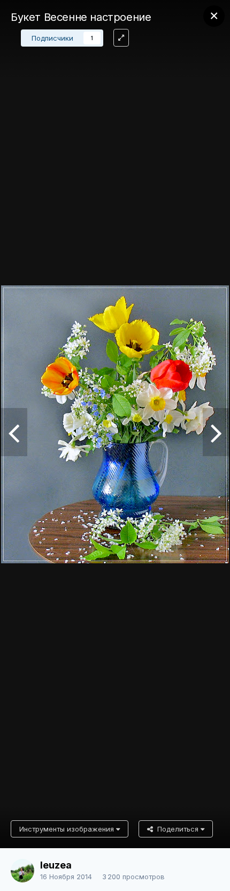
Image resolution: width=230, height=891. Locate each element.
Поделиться (177, 829)
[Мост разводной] (216, 432)
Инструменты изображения (67, 829)
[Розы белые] (13, 432)
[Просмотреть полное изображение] (121, 38)
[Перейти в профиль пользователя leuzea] (22, 870)
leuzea (56, 865)
